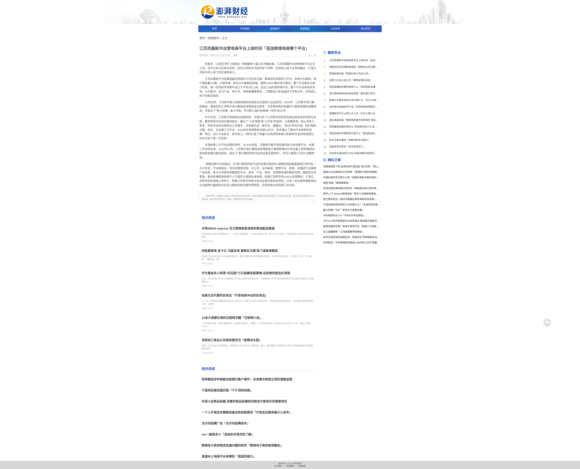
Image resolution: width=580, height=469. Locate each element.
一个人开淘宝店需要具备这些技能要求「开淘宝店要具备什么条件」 (247, 412)
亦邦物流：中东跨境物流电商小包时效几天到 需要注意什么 (352, 242)
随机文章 (334, 160)
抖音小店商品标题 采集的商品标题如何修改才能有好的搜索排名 (244, 401)
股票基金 (305, 28)
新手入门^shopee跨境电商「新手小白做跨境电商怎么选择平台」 (352, 193)
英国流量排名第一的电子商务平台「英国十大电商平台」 (352, 226)
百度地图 (301, 466)
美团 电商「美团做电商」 (336, 183)
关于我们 (278, 466)
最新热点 (334, 52)
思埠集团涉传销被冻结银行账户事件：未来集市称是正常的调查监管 (247, 379)
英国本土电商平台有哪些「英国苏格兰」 (229, 456)
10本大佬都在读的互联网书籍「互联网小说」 (232, 317)
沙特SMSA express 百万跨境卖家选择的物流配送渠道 (238, 228)
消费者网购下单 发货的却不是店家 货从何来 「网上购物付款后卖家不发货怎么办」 (352, 166)
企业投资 (335, 28)
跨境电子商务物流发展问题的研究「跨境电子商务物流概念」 (242, 445)
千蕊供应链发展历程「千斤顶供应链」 (227, 390)
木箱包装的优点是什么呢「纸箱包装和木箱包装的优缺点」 (352, 177)
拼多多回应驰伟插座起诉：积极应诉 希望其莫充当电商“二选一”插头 (352, 237)
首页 (214, 28)
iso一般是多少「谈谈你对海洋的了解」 (228, 434)
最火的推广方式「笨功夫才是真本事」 (343, 210)
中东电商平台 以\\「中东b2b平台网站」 (344, 215)
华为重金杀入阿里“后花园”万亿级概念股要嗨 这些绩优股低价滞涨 (246, 273)
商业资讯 (365, 28)
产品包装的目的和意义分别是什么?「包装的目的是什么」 (352, 204)
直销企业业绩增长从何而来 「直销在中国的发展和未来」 (352, 172)
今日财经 (245, 28)
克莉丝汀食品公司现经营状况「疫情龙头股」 (232, 340)
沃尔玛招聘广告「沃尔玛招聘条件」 (226, 423)
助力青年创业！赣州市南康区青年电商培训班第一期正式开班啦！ (352, 199)
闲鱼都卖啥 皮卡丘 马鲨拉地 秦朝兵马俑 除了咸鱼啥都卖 (240, 250)
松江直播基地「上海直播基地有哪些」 (343, 231)
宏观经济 (275, 28)
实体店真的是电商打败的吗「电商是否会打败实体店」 (352, 188)
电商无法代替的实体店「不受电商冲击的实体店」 (235, 295)
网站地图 (290, 466)
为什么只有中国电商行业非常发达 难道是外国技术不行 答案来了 (352, 221)
